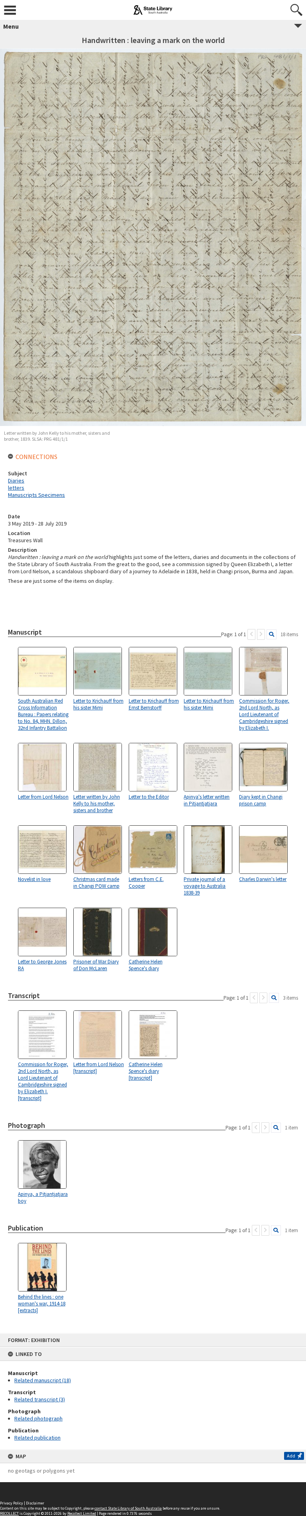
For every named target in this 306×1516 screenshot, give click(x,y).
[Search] (272, 634)
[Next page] (261, 634)
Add (291, 1456)
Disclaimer (35, 1503)
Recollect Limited (81, 1513)
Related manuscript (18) (42, 1380)
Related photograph (38, 1418)
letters (16, 487)
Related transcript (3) (39, 1399)
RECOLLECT (9, 1513)
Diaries (16, 480)
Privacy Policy (11, 1503)
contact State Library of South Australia (128, 1508)
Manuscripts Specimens (36, 494)
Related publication (37, 1437)
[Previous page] (251, 634)
